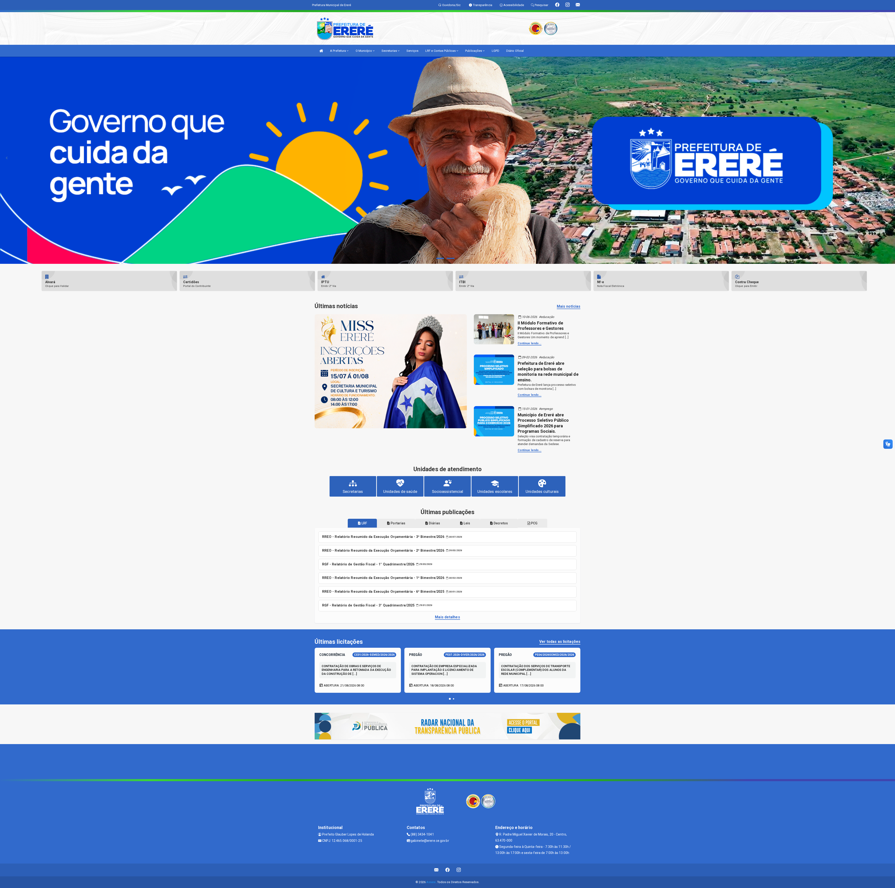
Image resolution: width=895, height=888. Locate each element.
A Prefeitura (338, 50)
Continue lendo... (530, 343)
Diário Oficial (515, 50)
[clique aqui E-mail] (436, 870)
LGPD (495, 50)
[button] (450, 699)
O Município (364, 50)
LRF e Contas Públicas (440, 50)
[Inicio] (321, 51)
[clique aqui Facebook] (448, 870)
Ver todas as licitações (559, 641)
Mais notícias (568, 306)
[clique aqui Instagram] (459, 870)
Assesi (431, 882)
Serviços (412, 50)
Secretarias (390, 50)
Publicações (474, 50)
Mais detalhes (447, 617)
